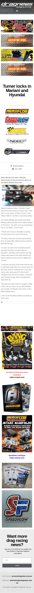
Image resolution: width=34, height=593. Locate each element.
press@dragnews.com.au (22, 576)
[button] (17, 10)
